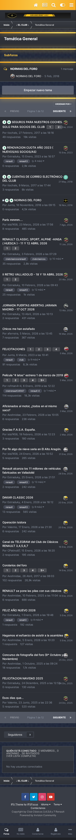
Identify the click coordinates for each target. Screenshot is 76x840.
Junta (11, 205)
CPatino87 (13, 550)
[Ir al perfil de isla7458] (65, 450)
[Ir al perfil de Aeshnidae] (66, 430)
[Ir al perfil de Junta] (65, 201)
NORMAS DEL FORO (23, 68)
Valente (12, 527)
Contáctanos (38, 807)
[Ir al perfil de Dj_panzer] (65, 177)
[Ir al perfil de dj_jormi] (65, 329)
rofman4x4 (14, 385)
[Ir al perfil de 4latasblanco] (66, 349)
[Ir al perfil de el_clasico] (66, 306)
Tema (57, 804)
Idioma (45, 804)
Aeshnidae (14, 414)
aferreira (12, 333)
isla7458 (12, 224)
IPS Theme (17, 804)
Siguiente (59, 111)
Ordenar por (62, 104)
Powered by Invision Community (38, 815)
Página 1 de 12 (36, 111)
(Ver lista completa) (21, 755)
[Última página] (70, 111)
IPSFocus (32, 804)
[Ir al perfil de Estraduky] (65, 122)
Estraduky (13, 156)
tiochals (12, 132)
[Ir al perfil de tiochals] (12, 76)
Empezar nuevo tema (38, 90)
